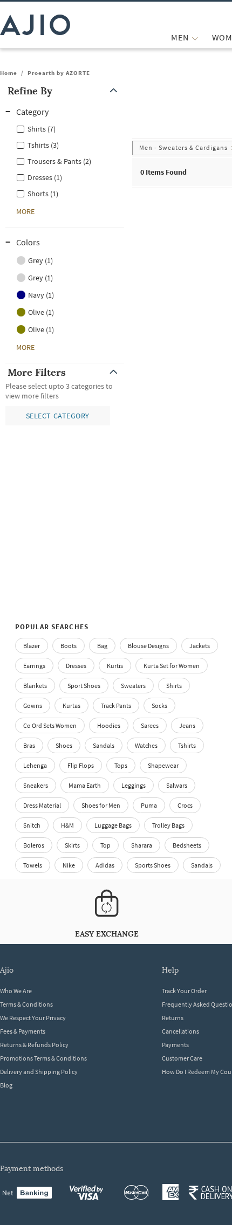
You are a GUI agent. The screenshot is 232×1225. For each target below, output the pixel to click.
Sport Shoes (83, 686)
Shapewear (163, 765)
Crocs (185, 805)
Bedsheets (187, 845)
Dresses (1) (45, 177)
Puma (149, 805)
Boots (68, 646)
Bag (102, 646)
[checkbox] (64, 128)
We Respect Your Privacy (33, 1018)
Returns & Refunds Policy (34, 1045)
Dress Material (42, 805)
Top (105, 845)
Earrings (34, 666)
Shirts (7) (42, 129)
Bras (29, 745)
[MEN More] (195, 37)
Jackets (199, 646)
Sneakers (35, 785)
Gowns (32, 705)
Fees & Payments (22, 1031)
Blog (6, 1085)
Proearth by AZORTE (59, 73)
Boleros (33, 845)
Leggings (133, 785)
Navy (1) (41, 295)
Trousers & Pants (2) (59, 161)
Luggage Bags (113, 825)
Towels (32, 865)
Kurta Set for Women (172, 666)
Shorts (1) (43, 193)
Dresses (76, 666)
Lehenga (35, 765)
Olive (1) (41, 312)
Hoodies (108, 725)
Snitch (31, 825)
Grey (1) (40, 260)
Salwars (176, 785)
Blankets (35, 686)
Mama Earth (85, 785)
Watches (146, 745)
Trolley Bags (168, 825)
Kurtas (71, 705)
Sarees (150, 725)
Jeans (187, 725)
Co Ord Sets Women (50, 725)
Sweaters (133, 686)
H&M (67, 825)
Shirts (174, 686)
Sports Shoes (152, 865)
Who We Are (16, 991)
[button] (65, 91)
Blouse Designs (148, 646)
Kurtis (115, 666)
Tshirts (187, 745)
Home (8, 73)
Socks (159, 705)
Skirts (72, 845)
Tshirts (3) (43, 145)
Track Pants (116, 705)
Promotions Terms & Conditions (43, 1058)
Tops (120, 765)
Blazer (31, 646)
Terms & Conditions (26, 1004)
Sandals (103, 745)
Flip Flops (80, 765)
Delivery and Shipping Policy (39, 1072)
